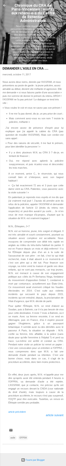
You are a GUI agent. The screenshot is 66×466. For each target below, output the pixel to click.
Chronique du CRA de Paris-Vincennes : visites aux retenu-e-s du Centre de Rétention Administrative (33, 13)
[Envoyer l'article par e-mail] (11, 431)
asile (12, 437)
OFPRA (23, 437)
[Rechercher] (61, 6)
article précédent (17, 412)
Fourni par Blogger (35, 460)
